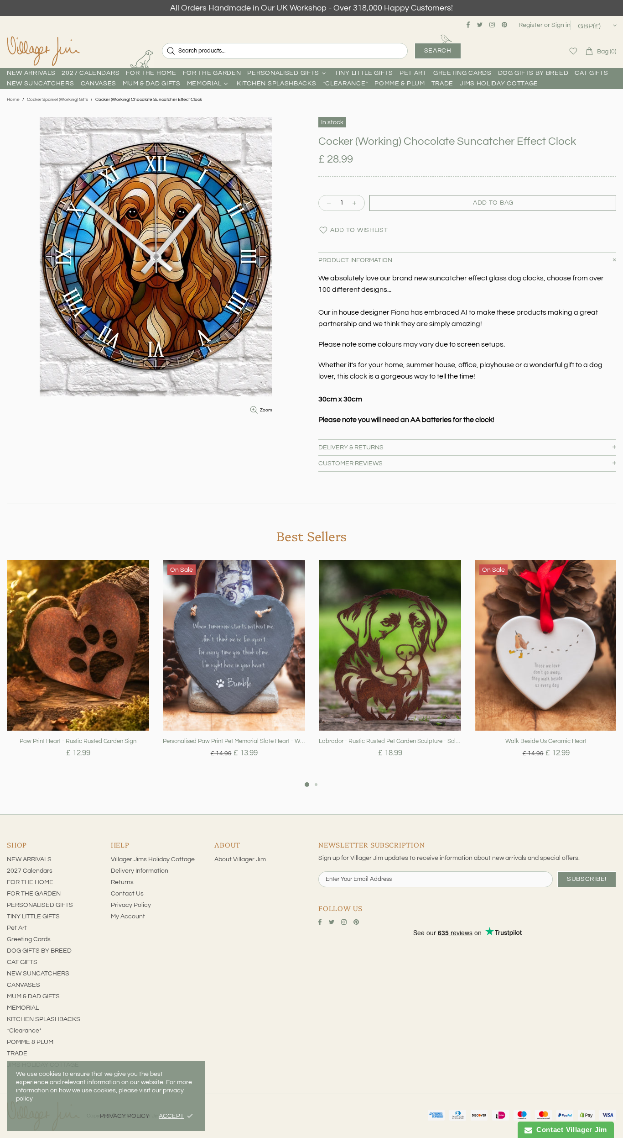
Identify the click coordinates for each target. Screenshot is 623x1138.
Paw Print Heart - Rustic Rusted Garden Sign (78, 741)
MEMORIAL (23, 1008)
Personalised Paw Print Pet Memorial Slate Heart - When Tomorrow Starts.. (234, 741)
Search (438, 50)
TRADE (17, 1053)
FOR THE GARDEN (34, 893)
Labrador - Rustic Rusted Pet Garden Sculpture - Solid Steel (390, 741)
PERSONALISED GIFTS (40, 905)
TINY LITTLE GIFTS (33, 916)
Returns (122, 882)
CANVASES (23, 985)
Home (13, 99)
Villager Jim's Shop (43, 51)
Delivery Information (139, 871)
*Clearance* (24, 1030)
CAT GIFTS (22, 962)
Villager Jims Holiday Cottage (153, 859)
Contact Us (127, 893)
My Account (128, 916)
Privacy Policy (131, 905)
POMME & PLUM (30, 1042)
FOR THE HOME (30, 882)
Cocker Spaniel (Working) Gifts (57, 99)
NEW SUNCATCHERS (38, 973)
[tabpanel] (78, 669)
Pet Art (17, 928)
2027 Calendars (29, 871)
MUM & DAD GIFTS (33, 996)
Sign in (561, 25)
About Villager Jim (240, 859)
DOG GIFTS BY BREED (39, 951)
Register (531, 25)
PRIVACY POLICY (125, 1116)
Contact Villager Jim (569, 1129)
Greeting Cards (29, 939)
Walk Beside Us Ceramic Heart (546, 741)
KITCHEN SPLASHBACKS (43, 1019)
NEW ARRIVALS (29, 859)
